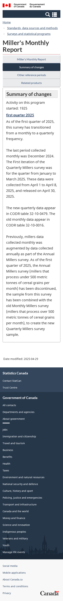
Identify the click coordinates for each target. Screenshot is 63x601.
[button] (32, 14)
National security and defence (20, 484)
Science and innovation (16, 525)
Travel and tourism (14, 443)
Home (7, 22)
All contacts (9, 405)
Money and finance (14, 518)
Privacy (7, 593)
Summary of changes (31, 67)
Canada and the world (16, 511)
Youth (6, 545)
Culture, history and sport (18, 490)
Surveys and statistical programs (29, 34)
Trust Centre (10, 387)
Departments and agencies (18, 412)
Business (8, 450)
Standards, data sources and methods (32, 28)
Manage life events (14, 552)
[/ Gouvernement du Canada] (24, 5)
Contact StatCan (12, 380)
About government (14, 418)
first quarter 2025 (20, 115)
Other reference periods (31, 75)
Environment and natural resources (23, 477)
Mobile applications (14, 572)
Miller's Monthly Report (31, 59)
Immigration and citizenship (19, 436)
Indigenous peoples (14, 531)
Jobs (5, 429)
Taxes (6, 470)
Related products (31, 82)
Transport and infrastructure (20, 504)
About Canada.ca (13, 579)
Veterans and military (15, 538)
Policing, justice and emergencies (22, 497)
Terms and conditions (15, 586)
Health (6, 463)
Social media (10, 566)
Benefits (7, 456)
